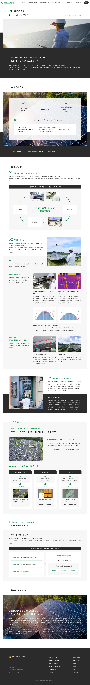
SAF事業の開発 (53, 669)
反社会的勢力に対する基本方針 (16, 669)
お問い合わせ (78, 2)
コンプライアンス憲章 (14, 672)
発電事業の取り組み (43, 2)
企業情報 (68, 2)
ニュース (72, 2)
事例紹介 (36, 2)
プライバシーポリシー (14, 667)
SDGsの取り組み (51, 2)
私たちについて (25, 2)
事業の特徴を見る (16, 151)
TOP (65, 15)
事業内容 (31, 2)
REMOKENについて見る (34, 151)
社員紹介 (63, 2)
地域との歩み (58, 2)
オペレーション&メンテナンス (57, 666)
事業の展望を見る (52, 151)
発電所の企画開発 (53, 663)
